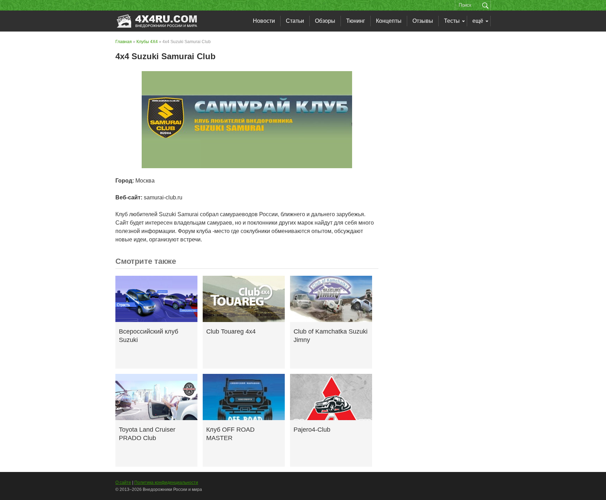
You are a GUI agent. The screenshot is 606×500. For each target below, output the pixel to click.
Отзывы (422, 21)
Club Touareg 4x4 (231, 331)
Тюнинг (355, 21)
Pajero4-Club (312, 429)
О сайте (123, 482)
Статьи (295, 21)
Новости (264, 21)
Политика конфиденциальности (166, 482)
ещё (477, 21)
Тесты (452, 21)
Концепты (389, 21)
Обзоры (325, 21)
